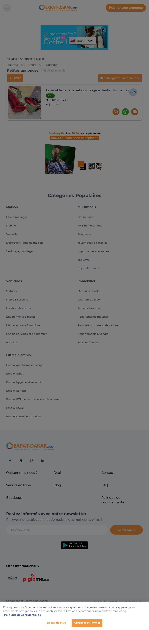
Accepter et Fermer (87, 622)
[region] (74, 616)
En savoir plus (56, 622)
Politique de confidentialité (22, 614)
